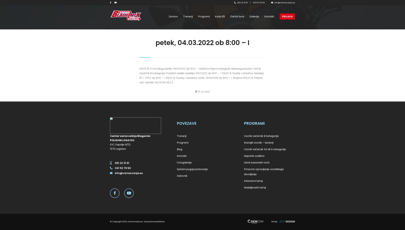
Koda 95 (220, 16)
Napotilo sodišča (254, 156)
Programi (204, 16)
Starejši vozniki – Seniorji (258, 142)
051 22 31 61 (242, 2)
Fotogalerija (184, 162)
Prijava (287, 16)
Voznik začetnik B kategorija (261, 136)
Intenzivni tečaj (253, 181)
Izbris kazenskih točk (257, 162)
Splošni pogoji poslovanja (192, 169)
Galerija (254, 16)
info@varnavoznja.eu (284, 2)
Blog (179, 149)
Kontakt (269, 16)
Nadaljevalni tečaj (255, 187)
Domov (173, 16)
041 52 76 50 (259, 2)
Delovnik (182, 176)
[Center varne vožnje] (126, 15)
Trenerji (188, 16)
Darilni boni (237, 16)
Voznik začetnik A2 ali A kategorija (265, 149)
